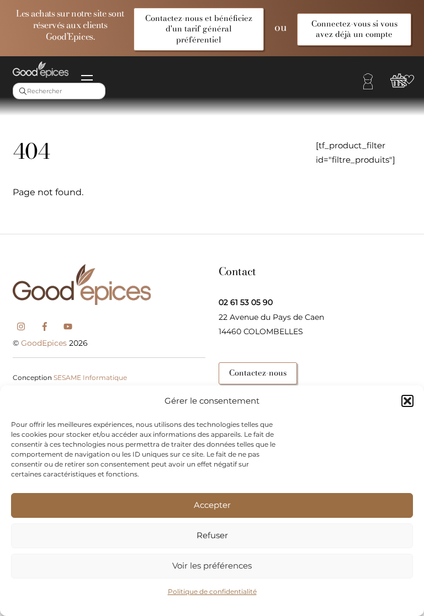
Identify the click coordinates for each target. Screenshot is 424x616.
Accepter (212, 505)
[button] (407, 400)
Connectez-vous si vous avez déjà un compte (354, 29)
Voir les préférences (212, 565)
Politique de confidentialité (212, 591)
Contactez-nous (258, 373)
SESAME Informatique (90, 377)
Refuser (212, 535)
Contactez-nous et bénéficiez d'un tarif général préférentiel (198, 29)
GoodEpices (44, 343)
